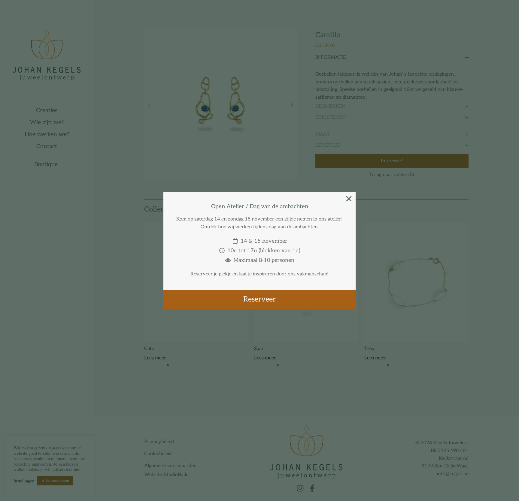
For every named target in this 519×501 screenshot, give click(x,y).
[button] (349, 198)
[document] (259, 250)
